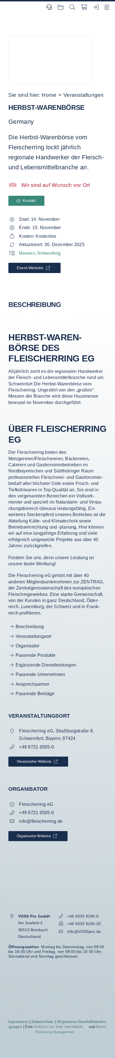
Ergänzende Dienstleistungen (46, 665)
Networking (49, 253)
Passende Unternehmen (40, 674)
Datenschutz (42, 1022)
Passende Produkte (36, 655)
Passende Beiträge (35, 693)
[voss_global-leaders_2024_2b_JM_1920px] (57, 970)
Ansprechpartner (33, 684)
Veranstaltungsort (33, 636)
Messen (27, 253)
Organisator (28, 645)
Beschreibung (30, 626)
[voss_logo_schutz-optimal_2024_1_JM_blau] (57, 890)
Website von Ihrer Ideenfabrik (58, 1027)
